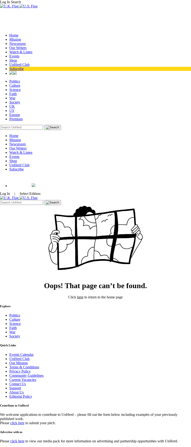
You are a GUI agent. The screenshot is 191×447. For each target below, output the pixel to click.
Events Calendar (21, 355)
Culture (14, 85)
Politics (14, 81)
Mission (15, 39)
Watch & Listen (20, 52)
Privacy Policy (20, 371)
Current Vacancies (22, 380)
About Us (16, 392)
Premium (16, 119)
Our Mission (18, 363)
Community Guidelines (26, 375)
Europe (14, 115)
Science (15, 90)
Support (15, 388)
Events (14, 56)
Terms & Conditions (24, 367)
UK (12, 106)
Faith (13, 94)
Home (13, 35)
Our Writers (18, 48)
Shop (13, 60)
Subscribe (16, 69)
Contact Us (17, 384)
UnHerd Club (19, 65)
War (12, 98)
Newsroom (17, 44)
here (80, 297)
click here (17, 423)
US (11, 111)
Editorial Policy (20, 396)
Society (14, 102)
